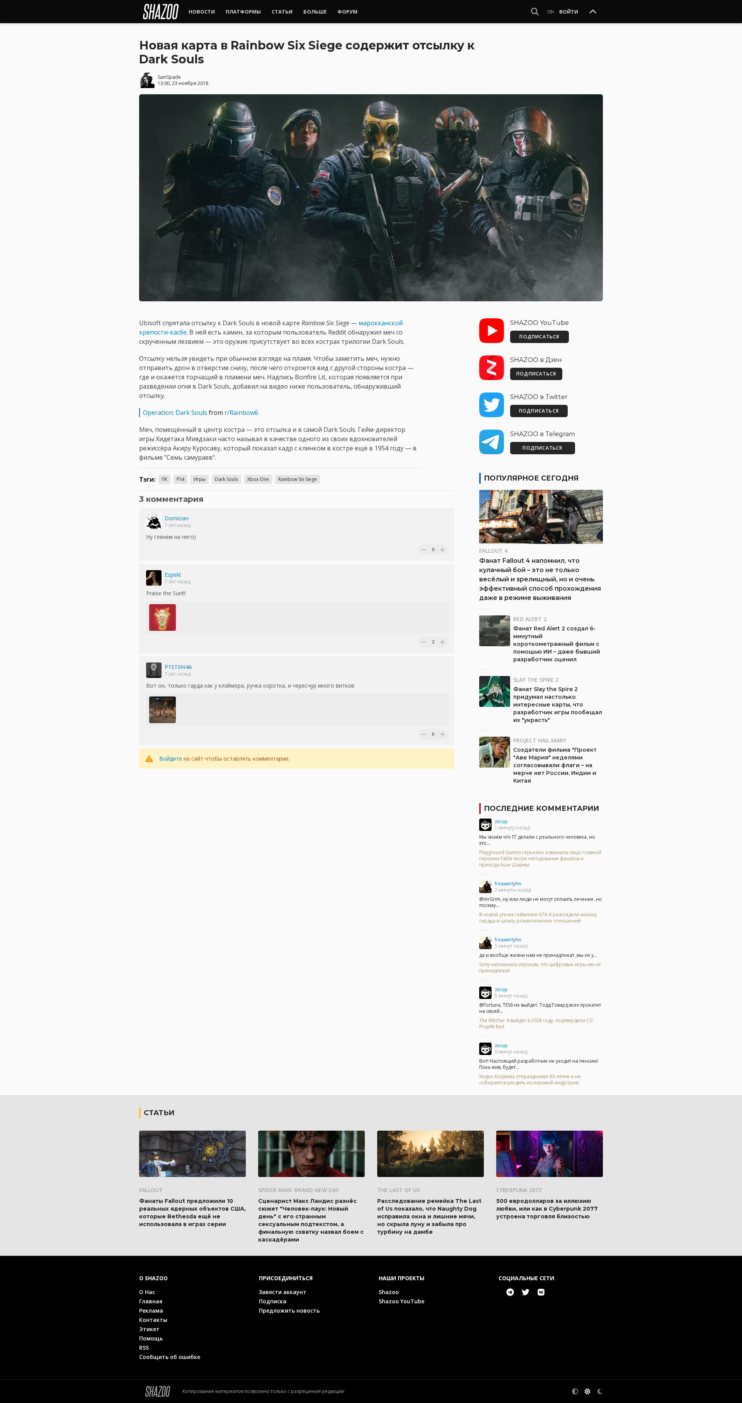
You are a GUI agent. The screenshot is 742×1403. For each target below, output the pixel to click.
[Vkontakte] (541, 1292)
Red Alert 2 (529, 619)
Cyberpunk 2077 (518, 1190)
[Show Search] (535, 11)
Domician (177, 518)
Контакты (153, 1319)
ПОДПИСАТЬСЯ (539, 336)
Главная (150, 1301)
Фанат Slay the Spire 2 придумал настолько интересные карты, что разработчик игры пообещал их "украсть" (557, 705)
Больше (315, 11)
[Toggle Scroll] (593, 12)
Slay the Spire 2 (535, 679)
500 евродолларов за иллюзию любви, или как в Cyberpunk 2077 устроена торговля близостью (547, 1208)
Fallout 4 (493, 550)
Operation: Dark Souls (175, 412)
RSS (144, 1347)
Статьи (282, 11)
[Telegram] (510, 1292)
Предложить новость (289, 1310)
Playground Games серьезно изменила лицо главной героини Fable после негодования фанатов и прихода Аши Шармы (540, 858)
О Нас (147, 1292)
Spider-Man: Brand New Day (298, 1190)
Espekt (173, 574)
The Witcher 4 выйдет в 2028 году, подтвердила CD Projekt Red (536, 1023)
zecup (501, 821)
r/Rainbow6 (241, 412)
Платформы (243, 11)
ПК (164, 479)
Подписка (272, 1301)
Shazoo (389, 1292)
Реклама (151, 1310)
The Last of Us (398, 1190)
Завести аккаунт (282, 1292)
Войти (568, 11)
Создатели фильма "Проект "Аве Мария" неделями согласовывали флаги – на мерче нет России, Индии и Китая (555, 765)
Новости (202, 11)
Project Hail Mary (539, 740)
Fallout (151, 1190)
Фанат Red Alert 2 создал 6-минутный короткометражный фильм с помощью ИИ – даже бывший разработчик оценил (556, 644)
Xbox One (258, 479)
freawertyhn (508, 883)
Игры (200, 479)
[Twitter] (525, 1292)
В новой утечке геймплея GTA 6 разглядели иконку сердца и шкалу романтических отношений (538, 918)
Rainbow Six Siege (297, 479)
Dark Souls (226, 479)
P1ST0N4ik (178, 667)
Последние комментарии (541, 808)
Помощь (151, 1338)
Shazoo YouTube (401, 1301)
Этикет (149, 1329)
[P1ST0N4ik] (154, 670)
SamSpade (169, 77)
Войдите (170, 758)
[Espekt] (154, 578)
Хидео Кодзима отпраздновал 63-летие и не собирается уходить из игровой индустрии (530, 1079)
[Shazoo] (160, 11)
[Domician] (154, 521)
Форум (347, 11)
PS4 (180, 479)
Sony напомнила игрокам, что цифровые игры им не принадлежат (540, 967)
